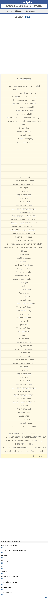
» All (45, 597)
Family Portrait (6, 587)
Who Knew (5, 561)
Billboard (18, 11)
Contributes (30, 11)
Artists (9, 11)
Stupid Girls (5, 571)
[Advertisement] (24, 48)
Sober (3, 566)
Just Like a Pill (6, 592)
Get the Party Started (9, 582)
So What (4, 556)
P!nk (27, 17)
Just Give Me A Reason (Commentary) (15, 550)
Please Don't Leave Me (9, 577)
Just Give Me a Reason (9, 545)
